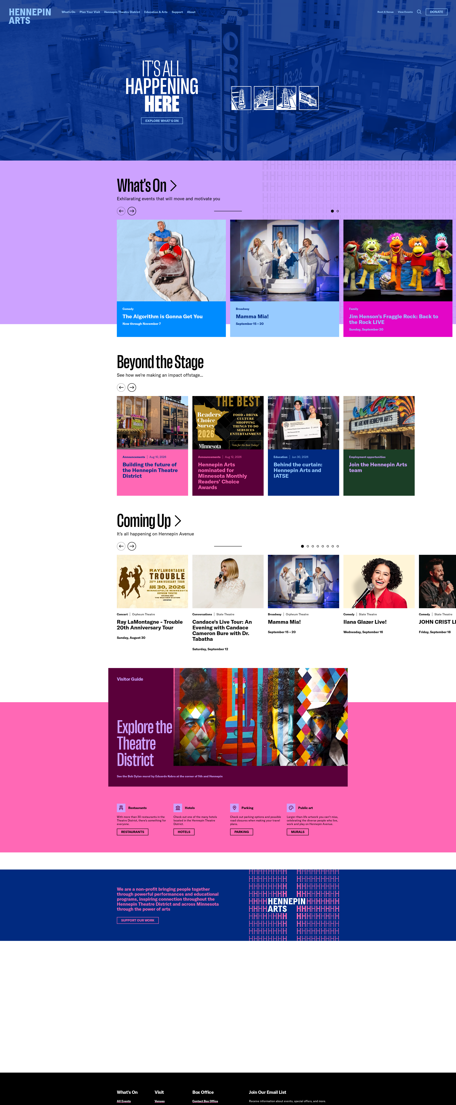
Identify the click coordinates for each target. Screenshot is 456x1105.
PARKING (241, 832)
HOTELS (184, 832)
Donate (436, 12)
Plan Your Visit (90, 12)
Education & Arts (155, 12)
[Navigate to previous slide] (121, 211)
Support (177, 12)
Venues (160, 1101)
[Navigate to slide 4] (318, 546)
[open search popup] (419, 11)
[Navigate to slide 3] (313, 546)
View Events (405, 12)
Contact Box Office (205, 1101)
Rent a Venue (385, 12)
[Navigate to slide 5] (323, 546)
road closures (239, 820)
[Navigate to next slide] (132, 211)
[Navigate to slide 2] (338, 211)
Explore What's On (162, 121)
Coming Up (144, 521)
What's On (68, 12)
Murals (297, 832)
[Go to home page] (30, 16)
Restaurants (132, 832)
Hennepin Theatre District (122, 12)
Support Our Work (137, 920)
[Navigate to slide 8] (338, 546)
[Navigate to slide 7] (333, 546)
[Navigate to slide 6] (328, 546)
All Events (124, 1101)
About (191, 12)
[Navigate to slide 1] (332, 211)
